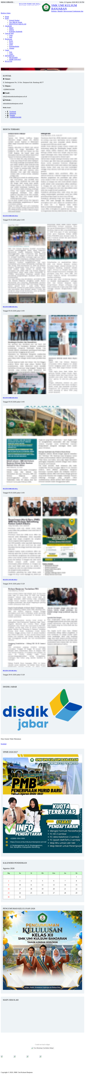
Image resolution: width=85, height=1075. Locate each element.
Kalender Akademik (15, 31)
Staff (10, 37)
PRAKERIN (13, 57)
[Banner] (42, 730)
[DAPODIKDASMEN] (42, 989)
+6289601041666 (15, 117)
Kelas (11, 41)
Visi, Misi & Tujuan (15, 22)
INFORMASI (9, 56)
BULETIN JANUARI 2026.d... (29, 4)
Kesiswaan (8, 39)
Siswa (11, 43)
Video (11, 54)
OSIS (11, 44)
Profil (7, 18)
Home (7, 16)
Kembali (3, 744)
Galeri (7, 50)
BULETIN (8, 61)
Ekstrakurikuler (14, 46)
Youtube (12, 115)
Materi (11, 28)
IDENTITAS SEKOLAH (17, 24)
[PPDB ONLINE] (42, 852)
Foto (10, 52)
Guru (11, 35)
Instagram (13, 113)
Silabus (11, 30)
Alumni (11, 48)
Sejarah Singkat (14, 20)
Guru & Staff (9, 33)
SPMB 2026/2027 (15, 59)
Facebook (13, 111)
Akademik (8, 26)
